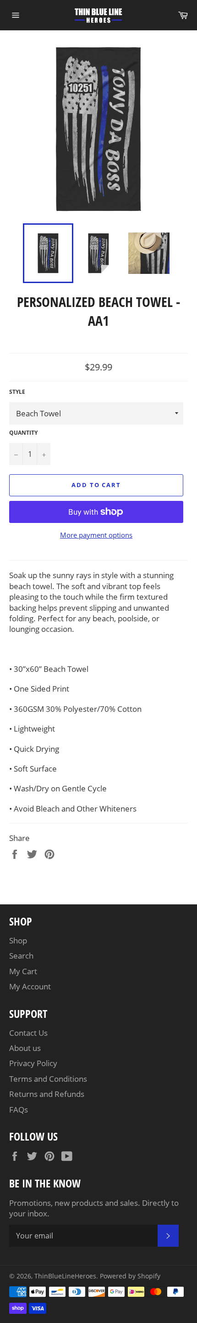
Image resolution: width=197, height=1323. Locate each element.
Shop (18, 940)
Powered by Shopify (130, 1276)
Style (17, 392)
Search (21, 955)
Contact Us (28, 1033)
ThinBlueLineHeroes (65, 1276)
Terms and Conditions (48, 1078)
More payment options (96, 534)
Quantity (23, 433)
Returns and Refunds (46, 1094)
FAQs (18, 1109)
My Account (30, 986)
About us (25, 1048)
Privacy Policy (33, 1063)
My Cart (23, 971)
